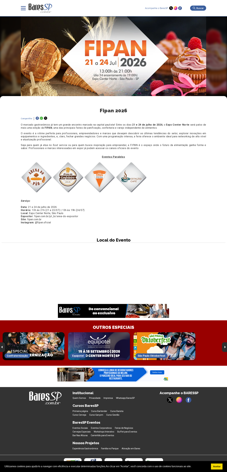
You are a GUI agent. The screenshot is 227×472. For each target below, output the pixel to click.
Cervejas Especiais (82, 431)
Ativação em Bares (131, 448)
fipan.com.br (34, 219)
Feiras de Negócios (124, 428)
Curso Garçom (96, 415)
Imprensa (108, 398)
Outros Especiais (113, 327)
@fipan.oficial (43, 222)
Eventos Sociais (80, 428)
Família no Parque (110, 448)
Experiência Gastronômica (85, 448)
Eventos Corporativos (101, 428)
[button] (192, 466)
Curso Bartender (99, 411)
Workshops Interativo (104, 431)
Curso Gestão (112, 415)
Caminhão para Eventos (102, 435)
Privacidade (95, 398)
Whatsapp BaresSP (125, 398)
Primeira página (80, 411)
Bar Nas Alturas (80, 435)
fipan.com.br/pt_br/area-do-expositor (56, 216)
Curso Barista (116, 411)
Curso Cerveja (79, 415)
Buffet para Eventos (127, 431)
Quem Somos (79, 398)
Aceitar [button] (217, 466)
